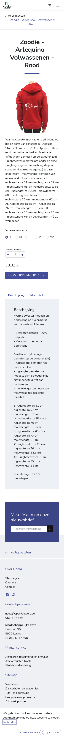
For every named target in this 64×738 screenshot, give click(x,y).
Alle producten (15, 16)
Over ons (11, 583)
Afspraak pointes (15, 701)
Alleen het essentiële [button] (29, 732)
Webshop (11, 684)
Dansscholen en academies (22, 689)
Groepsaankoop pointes (20, 697)
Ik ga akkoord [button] (52, 732)
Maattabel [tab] (36, 295)
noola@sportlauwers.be (20, 614)
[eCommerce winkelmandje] (49, 5)
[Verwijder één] (8, 254)
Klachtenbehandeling (18, 665)
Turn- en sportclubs (17, 693)
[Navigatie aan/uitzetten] (57, 5)
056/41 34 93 (14, 618)
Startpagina (12, 578)
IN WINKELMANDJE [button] (24, 275)
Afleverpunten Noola (18, 661)
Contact (10, 587)
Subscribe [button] (51, 529)
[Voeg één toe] (22, 254)
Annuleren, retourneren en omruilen (27, 657)
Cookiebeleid (9, 722)
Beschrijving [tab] (16, 295)
